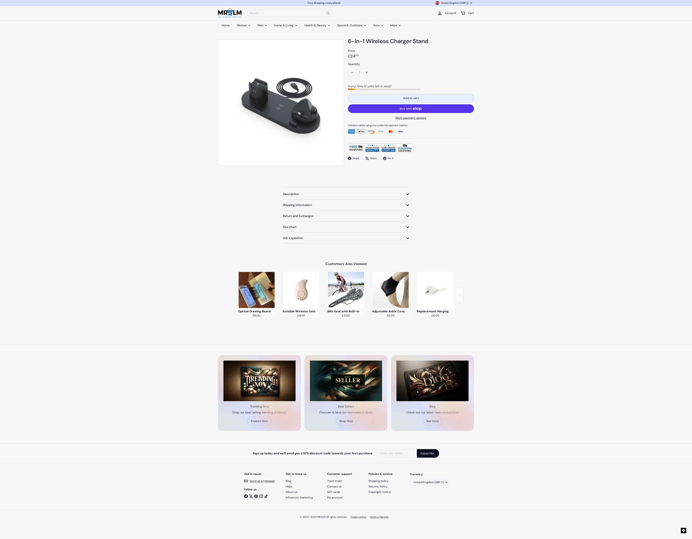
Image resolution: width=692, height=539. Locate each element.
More (394, 25)
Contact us (334, 486)
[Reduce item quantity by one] (352, 72)
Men (261, 25)
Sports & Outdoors (350, 25)
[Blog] (432, 381)
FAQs (289, 486)
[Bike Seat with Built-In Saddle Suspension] (346, 290)
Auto (376, 25)
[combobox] (289, 13)
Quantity (354, 64)
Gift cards (333, 492)
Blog (288, 481)
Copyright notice (380, 492)
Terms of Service (379, 516)
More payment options (411, 118)
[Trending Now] (259, 381)
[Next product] (459, 295)
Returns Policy (378, 486)
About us (292, 492)
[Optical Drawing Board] (256, 290)
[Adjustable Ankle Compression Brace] (390, 290)
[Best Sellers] (346, 381)
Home (226, 25)
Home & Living (284, 25)
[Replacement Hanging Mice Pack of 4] (435, 290)
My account (335, 497)
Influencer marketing (299, 497)
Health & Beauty (315, 25)
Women (242, 25)
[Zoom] (281, 102)
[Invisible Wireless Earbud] (301, 290)
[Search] (328, 13)
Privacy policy (358, 516)
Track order (334, 481)
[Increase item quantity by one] (366, 72)
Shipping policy (379, 481)
